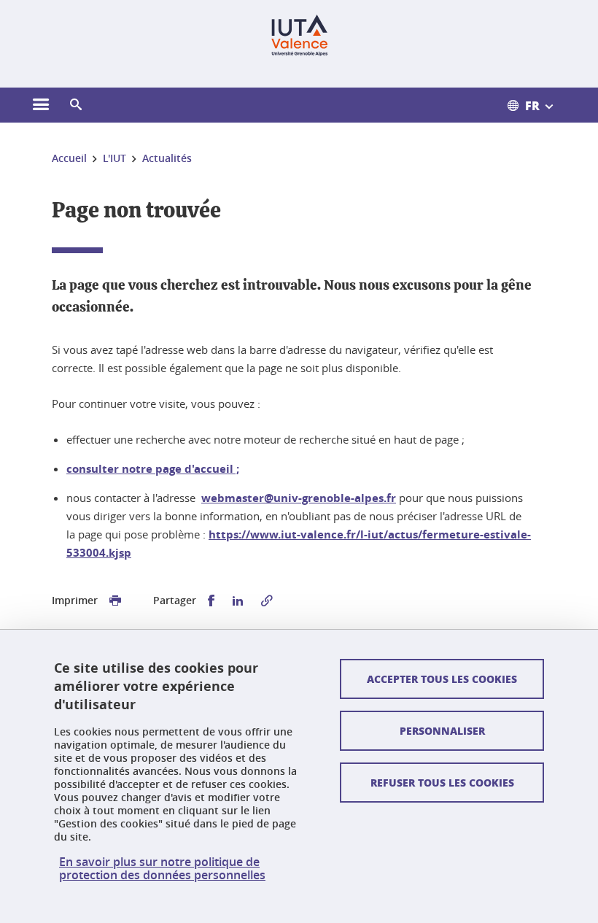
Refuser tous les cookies (442, 782)
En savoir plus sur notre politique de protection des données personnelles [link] (162, 868)
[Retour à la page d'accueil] (299, 35)
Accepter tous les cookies (442, 678)
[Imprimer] (115, 601)
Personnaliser (442, 730)
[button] (75, 105)
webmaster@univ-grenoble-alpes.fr (298, 498)
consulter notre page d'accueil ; (152, 468)
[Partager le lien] (267, 601)
